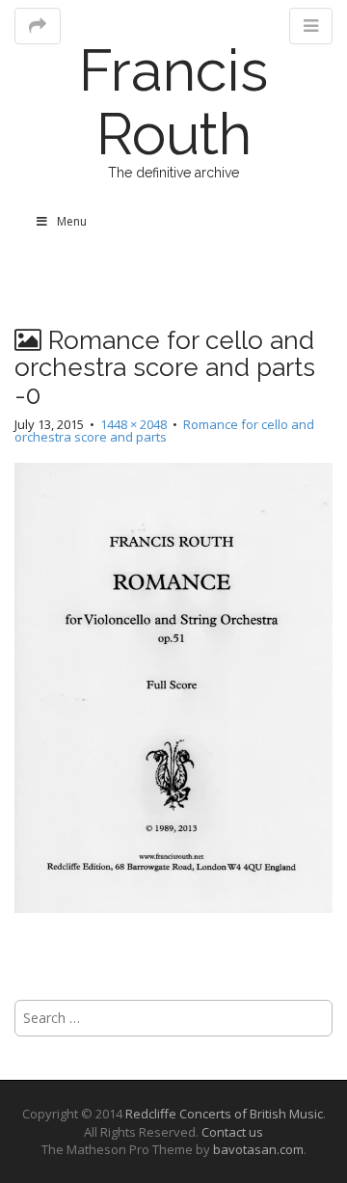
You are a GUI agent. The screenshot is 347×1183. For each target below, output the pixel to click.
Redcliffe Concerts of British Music (224, 1113)
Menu (72, 221)
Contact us (232, 1132)
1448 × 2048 (133, 424)
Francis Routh (173, 102)
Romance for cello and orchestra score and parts (164, 430)
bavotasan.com (258, 1149)
